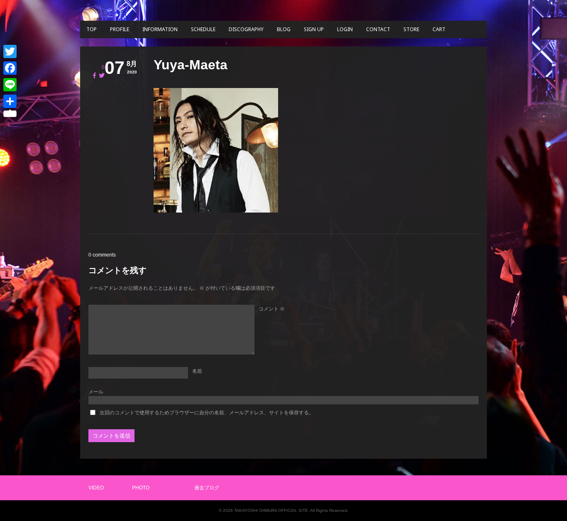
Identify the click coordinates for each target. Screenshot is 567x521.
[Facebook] (10, 68)
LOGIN (345, 29)
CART (439, 29)
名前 (197, 371)
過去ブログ (206, 488)
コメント (272, 309)
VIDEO (96, 488)
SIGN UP (314, 29)
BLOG (284, 29)
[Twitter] (10, 51)
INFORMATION (160, 29)
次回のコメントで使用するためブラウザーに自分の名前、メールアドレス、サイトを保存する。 (207, 413)
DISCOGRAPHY (246, 29)
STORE (411, 29)
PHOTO (140, 488)
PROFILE (119, 29)
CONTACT (378, 29)
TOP (91, 29)
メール (95, 392)
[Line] (10, 84)
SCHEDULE (203, 29)
